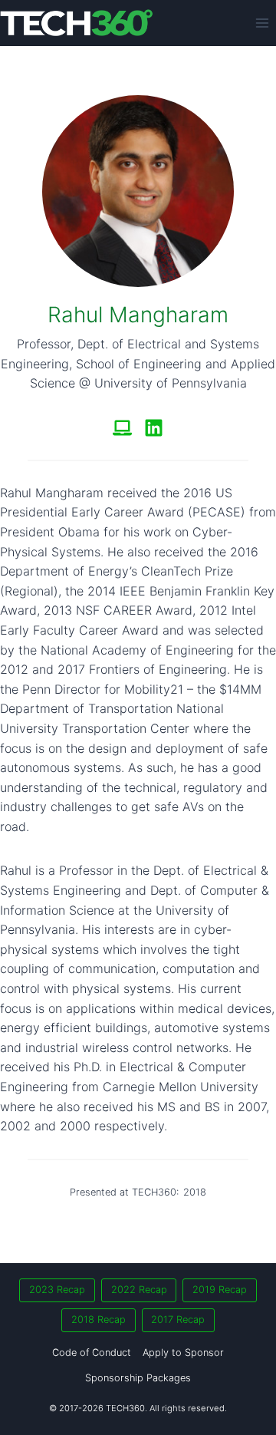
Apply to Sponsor (183, 1352)
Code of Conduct (91, 1352)
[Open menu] (262, 23)
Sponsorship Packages (138, 1378)
